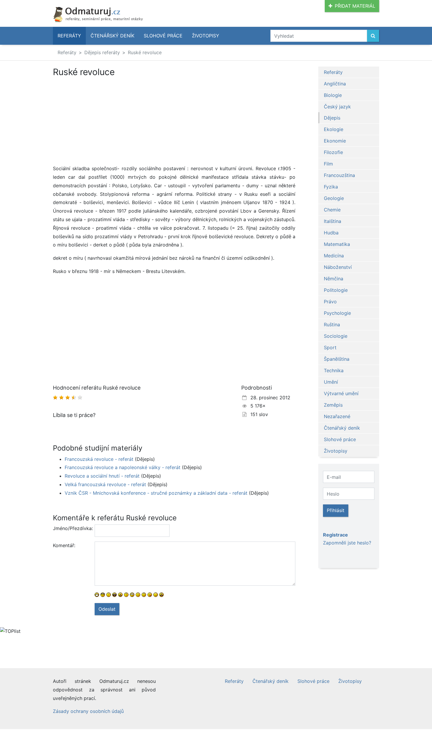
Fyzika (331, 187)
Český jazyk (337, 107)
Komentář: (64, 545)
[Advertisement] (102, 121)
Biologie (333, 95)
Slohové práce (163, 36)
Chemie (332, 210)
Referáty (69, 36)
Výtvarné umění (341, 393)
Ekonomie (335, 141)
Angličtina (335, 84)
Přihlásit (335, 510)
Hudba (331, 233)
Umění (331, 382)
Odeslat (106, 609)
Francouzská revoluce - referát (99, 459)
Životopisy (205, 36)
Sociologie (335, 336)
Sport (330, 347)
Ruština (332, 324)
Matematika (337, 244)
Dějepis (332, 118)
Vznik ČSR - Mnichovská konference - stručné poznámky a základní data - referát (156, 493)
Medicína (334, 256)
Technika (334, 370)
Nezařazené (337, 416)
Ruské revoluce (145, 52)
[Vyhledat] (373, 36)
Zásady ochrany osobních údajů (88, 711)
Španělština (336, 359)
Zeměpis (333, 405)
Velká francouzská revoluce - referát (105, 484)
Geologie (334, 198)
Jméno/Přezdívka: (71, 528)
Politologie (336, 290)
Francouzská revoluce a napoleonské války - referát (122, 467)
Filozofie (333, 152)
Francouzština (339, 175)
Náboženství (338, 267)
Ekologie (333, 129)
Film (328, 164)
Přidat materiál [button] (355, 6)
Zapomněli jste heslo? (347, 543)
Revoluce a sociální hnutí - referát (102, 476)
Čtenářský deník (112, 36)
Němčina (333, 279)
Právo (330, 301)
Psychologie (337, 313)
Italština (332, 221)
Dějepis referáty (102, 52)
